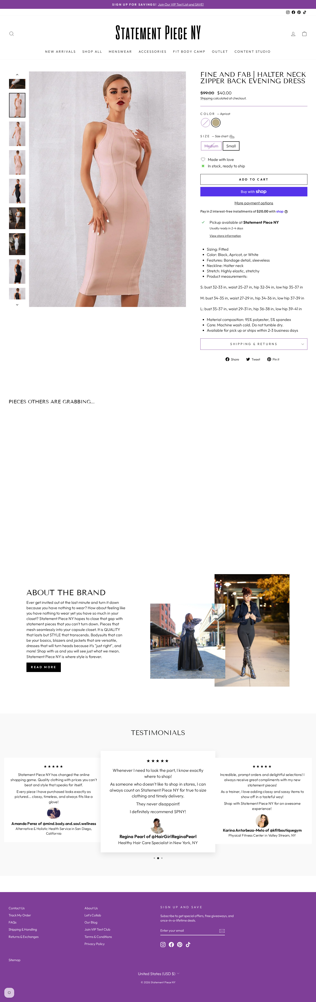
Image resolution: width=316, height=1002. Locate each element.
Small (231, 145)
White (205, 122)
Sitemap (14, 960)
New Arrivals (60, 51)
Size (214, 136)
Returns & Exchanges (23, 937)
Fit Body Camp (189, 51)
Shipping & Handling (23, 929)
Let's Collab (92, 915)
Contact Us (17, 908)
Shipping (206, 98)
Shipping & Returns (254, 344)
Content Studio (253, 51)
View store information (225, 236)
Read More (43, 667)
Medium (211, 145)
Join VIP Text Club (97, 929)
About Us (91, 908)
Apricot (216, 122)
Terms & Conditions (98, 937)
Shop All (92, 51)
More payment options (254, 202)
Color (215, 114)
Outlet (220, 51)
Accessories (153, 51)
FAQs (12, 922)
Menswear (120, 51)
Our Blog (90, 922)
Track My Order (20, 915)
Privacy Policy (94, 944)
